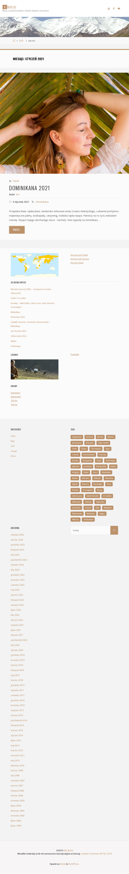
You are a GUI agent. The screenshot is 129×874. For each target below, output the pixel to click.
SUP (13, 446)
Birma (100, 437)
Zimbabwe (88, 519)
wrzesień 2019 (18, 660)
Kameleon (15, 393)
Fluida (62, 864)
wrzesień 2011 (18, 755)
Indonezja (15, 346)
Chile (74, 449)
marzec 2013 (17, 730)
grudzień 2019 (18, 655)
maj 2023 (15, 590)
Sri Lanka (107, 496)
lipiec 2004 (16, 805)
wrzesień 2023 (18, 580)
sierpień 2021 (17, 625)
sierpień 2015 (17, 710)
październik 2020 (19, 640)
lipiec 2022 (16, 610)
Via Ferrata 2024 (18, 331)
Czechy (75, 454)
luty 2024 (15, 570)
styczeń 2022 (17, 620)
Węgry (102, 513)
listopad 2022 (17, 600)
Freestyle (75, 354)
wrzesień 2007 (18, 780)
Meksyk (97, 478)
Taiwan (88, 502)
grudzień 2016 (18, 700)
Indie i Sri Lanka (18, 298)
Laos (95, 472)
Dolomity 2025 (18, 317)
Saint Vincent (92, 496)
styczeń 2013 (17, 735)
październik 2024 (19, 560)
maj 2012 (15, 745)
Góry (13, 436)
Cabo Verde (103, 443)
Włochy (75, 519)
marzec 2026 (17, 540)
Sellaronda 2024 (18, 336)
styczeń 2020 (17, 650)
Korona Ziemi (77, 263)
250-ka (14, 400)
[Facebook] (114, 8)
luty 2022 (15, 615)
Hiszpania (87, 460)
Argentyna (76, 437)
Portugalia (87, 490)
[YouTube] (108, 8)
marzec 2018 (17, 680)
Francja (102, 454)
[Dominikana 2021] (64, 148)
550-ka (14, 404)
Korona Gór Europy (80, 259)
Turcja (88, 508)
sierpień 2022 (17, 605)
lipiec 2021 (16, 630)
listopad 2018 (17, 670)
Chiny (83, 449)
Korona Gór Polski (79, 255)
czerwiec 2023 (17, 585)
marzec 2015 (17, 715)
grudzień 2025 (18, 544)
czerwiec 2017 (17, 695)
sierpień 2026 (17, 534)
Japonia (75, 466)
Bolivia (111, 437)
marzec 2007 (17, 785)
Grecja (75, 460)
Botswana (76, 443)
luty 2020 (15, 645)
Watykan (108, 508)
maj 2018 (15, 675)
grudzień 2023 (18, 575)
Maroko (85, 478)
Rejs (13, 441)
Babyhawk (16, 396)
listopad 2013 (17, 725)
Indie (99, 460)
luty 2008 (15, 775)
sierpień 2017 (17, 690)
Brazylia (89, 443)
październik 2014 (19, 720)
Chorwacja (96, 449)
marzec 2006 (17, 795)
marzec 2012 (17, 750)
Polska (75, 490)
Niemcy (85, 484)
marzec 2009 (17, 770)
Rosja (99, 490)
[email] (119, 8)
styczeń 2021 (17, 635)
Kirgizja (75, 472)
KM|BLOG (68, 850)
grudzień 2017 (18, 685)
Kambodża (101, 466)
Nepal (74, 484)
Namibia (109, 478)
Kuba (86, 472)
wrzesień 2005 (18, 800)
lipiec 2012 (16, 740)
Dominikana (42, 202)
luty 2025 (15, 555)
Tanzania (76, 508)
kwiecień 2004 (17, 810)
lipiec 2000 (16, 820)
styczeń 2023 (17, 595)
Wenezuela (77, 513)
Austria (89, 437)
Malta (13, 341)
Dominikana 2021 (29, 188)
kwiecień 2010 (17, 765)
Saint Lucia (77, 496)
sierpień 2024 (17, 564)
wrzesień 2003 (18, 815)
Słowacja (76, 502)
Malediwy (15, 312)
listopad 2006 (17, 790)
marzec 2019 (17, 665)
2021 (21, 40)
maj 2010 (15, 760)
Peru (109, 484)
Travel (15, 181)
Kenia (113, 466)
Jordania (88, 466)
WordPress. (73, 864)
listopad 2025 (17, 549)
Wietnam (91, 513)
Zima (13, 456)
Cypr (107, 449)
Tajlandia (100, 502)
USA (97, 508)
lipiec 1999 (16, 825)
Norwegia (98, 484)
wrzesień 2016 (18, 705)
